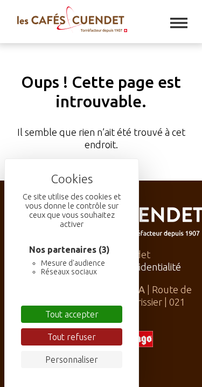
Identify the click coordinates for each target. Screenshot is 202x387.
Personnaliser (71, 359)
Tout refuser (71, 337)
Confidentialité (149, 266)
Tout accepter (72, 314)
